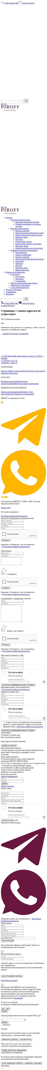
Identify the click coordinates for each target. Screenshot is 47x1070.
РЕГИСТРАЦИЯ (7, 941)
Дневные (19, 263)
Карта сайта (6, 508)
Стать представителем (20, 287)
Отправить (6, 645)
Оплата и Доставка (13, 290)
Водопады (19, 261)
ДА (3, 1009)
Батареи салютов (22, 231)
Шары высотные (22, 270)
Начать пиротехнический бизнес (24, 283)
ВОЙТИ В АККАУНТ (9, 746)
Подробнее (18, 998)
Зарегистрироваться (9, 776)
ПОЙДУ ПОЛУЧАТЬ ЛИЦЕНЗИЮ (14, 1050)
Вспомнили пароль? (9, 980)
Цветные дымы (21, 246)
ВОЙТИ (4, 784)
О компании (20, 281)
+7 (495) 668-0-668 (8, 356)
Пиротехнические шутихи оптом (29, 248)
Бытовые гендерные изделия (27, 222)
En (6, 104)
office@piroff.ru (28, 3)
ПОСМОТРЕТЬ (25, 1040)
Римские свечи (21, 237)
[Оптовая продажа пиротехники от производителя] (10, 213)
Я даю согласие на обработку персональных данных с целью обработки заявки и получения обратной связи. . (23, 724)
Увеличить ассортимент (20, 285)
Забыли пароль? (7, 786)
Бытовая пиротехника (20, 229)
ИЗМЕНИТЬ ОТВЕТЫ (10, 1040)
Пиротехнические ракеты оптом (28, 235)
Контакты (19, 279)
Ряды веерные (21, 253)
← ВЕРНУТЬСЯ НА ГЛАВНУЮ (14, 334)
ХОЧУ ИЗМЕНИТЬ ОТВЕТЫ (12, 1063)
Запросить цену (7, 820)
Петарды (19, 239)
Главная (4, 306)
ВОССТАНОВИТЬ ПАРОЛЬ (12, 976)
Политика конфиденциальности (14, 516)
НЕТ (8, 1009)
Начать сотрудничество (15, 272)
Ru (2, 104)
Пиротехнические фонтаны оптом (29, 233)
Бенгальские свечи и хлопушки (28, 244)
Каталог (9, 218)
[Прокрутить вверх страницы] (2, 1068)
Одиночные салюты (23, 242)
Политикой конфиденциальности (16, 547)
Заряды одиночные (23, 255)
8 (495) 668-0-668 (11, 3)
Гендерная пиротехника (20, 220)
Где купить (15, 274)
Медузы (18, 266)
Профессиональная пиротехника (24, 250)
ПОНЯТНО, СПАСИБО (33, 1063)
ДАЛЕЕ (4, 1011)
